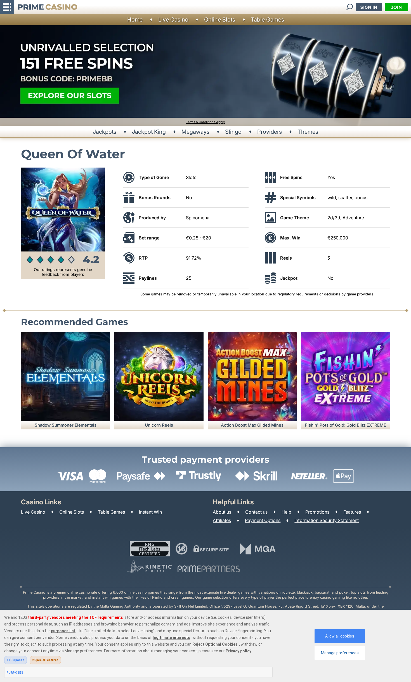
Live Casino (173, 19)
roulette (288, 592)
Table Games (267, 19)
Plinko (157, 597)
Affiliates (222, 520)
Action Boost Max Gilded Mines (252, 425)
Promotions (317, 512)
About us (222, 512)
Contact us (256, 512)
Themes (307, 131)
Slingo (233, 131)
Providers (269, 131)
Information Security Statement (326, 520)
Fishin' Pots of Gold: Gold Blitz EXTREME (345, 425)
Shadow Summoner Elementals (65, 425)
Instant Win (150, 512)
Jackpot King (149, 131)
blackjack (305, 592)
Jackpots (104, 131)
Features (352, 512)
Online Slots (219, 19)
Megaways (195, 131)
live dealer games (234, 592)
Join (396, 7)
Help (286, 512)
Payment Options (262, 520)
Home (135, 19)
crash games (182, 597)
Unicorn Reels (159, 425)
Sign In (368, 7)
